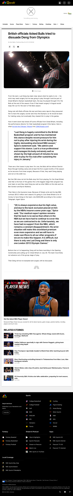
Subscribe (6, 412)
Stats (55, 24)
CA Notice (18, 481)
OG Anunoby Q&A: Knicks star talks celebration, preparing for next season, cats (41, 377)
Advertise (4, 480)
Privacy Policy (53, 480)
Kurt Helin (12, 42)
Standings (48, 24)
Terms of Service (26, 481)
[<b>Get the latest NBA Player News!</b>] (36, 298)
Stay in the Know (7, 403)
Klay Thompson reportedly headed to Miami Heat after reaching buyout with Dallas (41, 352)
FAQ (24, 480)
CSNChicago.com (42, 126)
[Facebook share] (9, 46)
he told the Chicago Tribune (22, 126)
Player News (19, 24)
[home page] (8, 3)
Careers (10, 480)
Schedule (5, 24)
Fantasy (35, 24)
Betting (41, 24)
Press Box (39, 480)
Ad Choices (46, 480)
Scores (12, 24)
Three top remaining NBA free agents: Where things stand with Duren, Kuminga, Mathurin (39, 335)
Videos (62, 24)
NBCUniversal (12, 484)
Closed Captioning (17, 480)
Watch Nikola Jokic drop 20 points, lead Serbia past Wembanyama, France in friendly (41, 369)
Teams (27, 24)
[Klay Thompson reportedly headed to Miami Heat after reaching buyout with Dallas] (8, 352)
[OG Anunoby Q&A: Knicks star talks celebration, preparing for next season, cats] (8, 378)
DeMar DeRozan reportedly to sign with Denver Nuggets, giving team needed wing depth (39, 343)
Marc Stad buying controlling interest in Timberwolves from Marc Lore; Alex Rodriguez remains (41, 360)
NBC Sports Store (31, 480)
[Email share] (18, 46)
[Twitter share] (13, 46)
